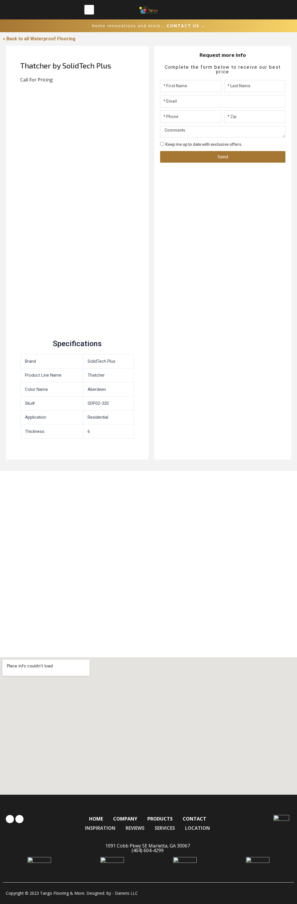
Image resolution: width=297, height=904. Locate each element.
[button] (89, 9)
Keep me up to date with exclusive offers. (203, 144)
